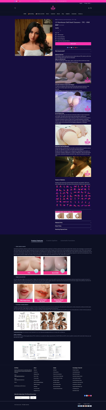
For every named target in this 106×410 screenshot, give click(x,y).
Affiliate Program (37, 384)
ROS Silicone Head (76, 390)
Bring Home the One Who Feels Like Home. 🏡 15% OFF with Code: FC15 (53, 1)
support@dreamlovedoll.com (19, 376)
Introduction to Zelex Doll (77, 384)
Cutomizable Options (76, 372)
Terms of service (36, 380)
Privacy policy (36, 378)
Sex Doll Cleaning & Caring (77, 380)
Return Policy (36, 376)
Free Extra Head (36, 388)
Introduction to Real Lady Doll (78, 382)
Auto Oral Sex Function (76, 378)
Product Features (76, 370)
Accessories (74, 13)
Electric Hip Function (76, 374)
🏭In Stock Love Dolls (40, 13)
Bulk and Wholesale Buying (38, 382)
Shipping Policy (36, 374)
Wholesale (35, 386)
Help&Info (68, 13)
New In (47, 13)
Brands (58, 13)
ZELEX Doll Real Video (57, 384)
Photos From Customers (57, 374)
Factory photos (55, 372)
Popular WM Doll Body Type (77, 386)
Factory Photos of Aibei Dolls (58, 376)
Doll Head (54, 370)
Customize (53, 13)
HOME (25, 13)
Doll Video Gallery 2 (56, 382)
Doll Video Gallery (56, 380)
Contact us (80, 13)
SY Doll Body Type (76, 388)
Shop (63, 13)
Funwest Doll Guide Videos (57, 388)
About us (35, 370)
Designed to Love (37, 390)
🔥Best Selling (31, 13)
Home (56, 19)
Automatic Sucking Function (77, 376)
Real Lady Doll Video (56, 386)
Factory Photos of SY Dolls (57, 378)
